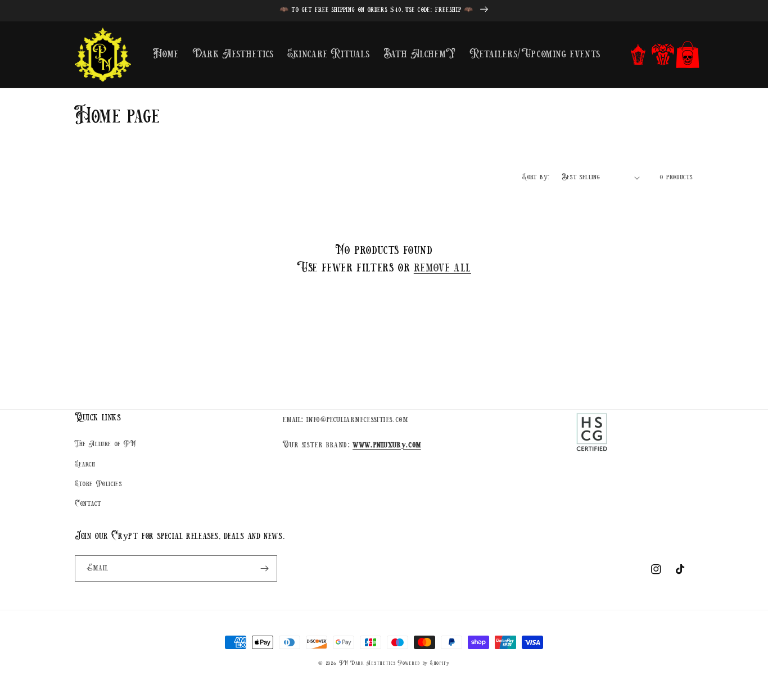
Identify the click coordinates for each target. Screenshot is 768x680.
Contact (88, 504)
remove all (442, 268)
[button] (638, 54)
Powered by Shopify (423, 663)
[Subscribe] (264, 568)
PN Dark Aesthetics (367, 663)
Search (85, 464)
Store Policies (98, 484)
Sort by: (536, 177)
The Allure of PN (105, 444)
